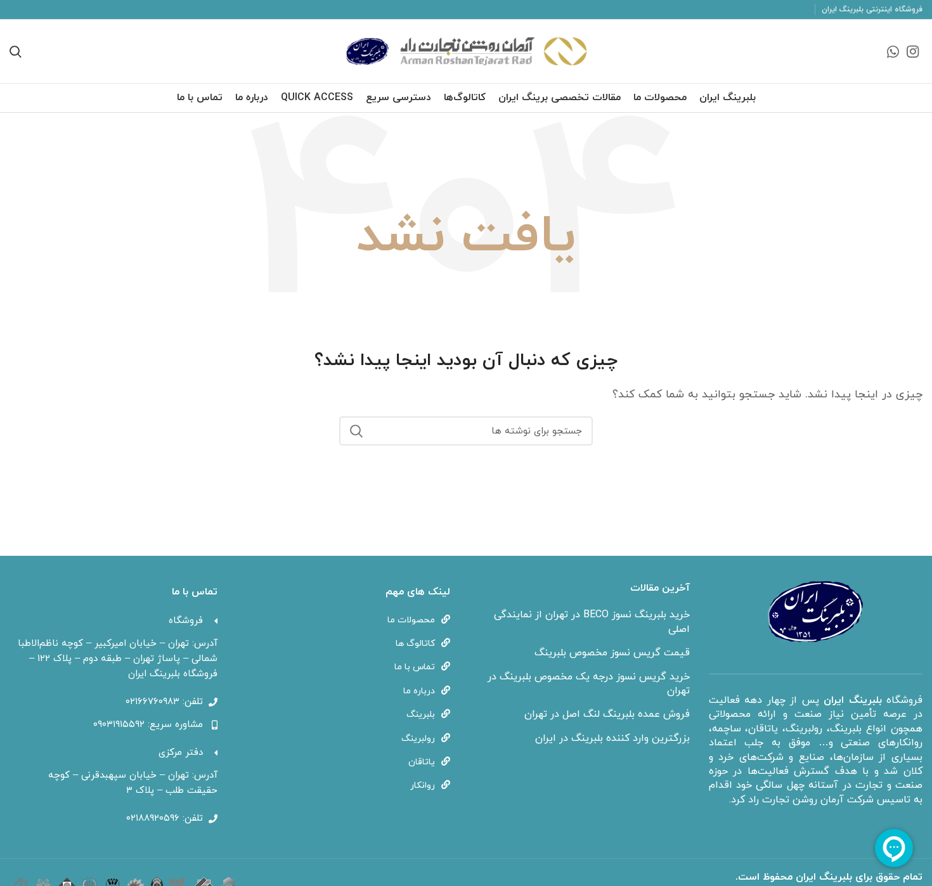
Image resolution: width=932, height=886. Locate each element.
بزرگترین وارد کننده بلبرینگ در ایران (612, 738)
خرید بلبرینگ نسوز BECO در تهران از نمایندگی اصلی (592, 622)
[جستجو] (356, 431)
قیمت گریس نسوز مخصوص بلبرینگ (612, 653)
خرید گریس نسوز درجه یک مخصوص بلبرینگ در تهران (589, 684)
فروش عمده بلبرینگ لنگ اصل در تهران (607, 714)
